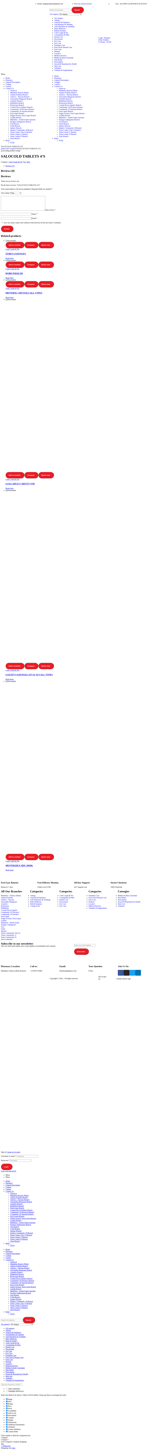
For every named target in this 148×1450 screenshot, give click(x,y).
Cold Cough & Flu (61, 33)
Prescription (58, 62)
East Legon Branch (17, 1216)
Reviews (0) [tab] (8, 170)
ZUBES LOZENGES (16, 254)
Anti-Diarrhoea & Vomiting (64, 27)
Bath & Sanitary (60, 31)
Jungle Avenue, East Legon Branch (23, 1218)
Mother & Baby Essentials (63, 58)
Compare (30, 245)
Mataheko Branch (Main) (19, 1196)
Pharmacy (9, 1183)
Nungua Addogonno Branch (20, 1225)
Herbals (57, 51)
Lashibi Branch (15, 1220)
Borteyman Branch (17, 1208)
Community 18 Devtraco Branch (22, 1212)
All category (58, 18)
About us (13, 1193)
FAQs (12, 1245)
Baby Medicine (59, 29)
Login (6, 1167)
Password (5, 1160)
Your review (50, 210)
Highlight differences (16, 1391)
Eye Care (57, 43)
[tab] (76, 166)
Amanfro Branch (16, 1204)
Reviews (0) (10, 166)
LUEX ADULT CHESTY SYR (20, 484)
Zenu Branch (15, 1241)
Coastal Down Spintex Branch (21, 1210)
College (8, 1187)
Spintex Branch (16, 1231)
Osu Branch (14, 1227)
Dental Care (58, 37)
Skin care (57, 66)
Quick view (45, 245)
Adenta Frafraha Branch (19, 1198)
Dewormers (58, 39)
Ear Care (57, 41)
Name (34, 214)
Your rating (6, 193)
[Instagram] (126, 973)
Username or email (8, 1156)
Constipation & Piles (61, 35)
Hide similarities (14, 1389)
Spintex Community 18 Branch (21, 1233)
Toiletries (57, 68)
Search (77, 10)
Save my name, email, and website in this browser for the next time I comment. (32, 223)
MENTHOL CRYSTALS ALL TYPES (24, 293)
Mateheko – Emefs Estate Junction (22, 1223)
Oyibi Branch (15, 1229)
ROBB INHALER (14, 273)
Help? (8, 1243)
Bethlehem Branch (17, 1206)
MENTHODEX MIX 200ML (19, 865)
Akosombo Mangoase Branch (21, 1202)
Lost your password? (8, 1171)
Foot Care (58, 49)
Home (8, 1181)
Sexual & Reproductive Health (65, 64)
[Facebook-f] (121, 973)
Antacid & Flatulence (62, 22)
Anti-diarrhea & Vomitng (63, 24)
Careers (8, 1189)
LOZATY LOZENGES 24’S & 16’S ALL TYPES (29, 675)
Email (34, 218)
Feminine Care (59, 45)
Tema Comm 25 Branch (19, 1239)
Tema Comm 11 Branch (19, 1237)
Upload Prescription (13, 1185)
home (3, 149)
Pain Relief (58, 60)
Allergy (57, 20)
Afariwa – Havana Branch (19, 1200)
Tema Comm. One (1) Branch (21, 1235)
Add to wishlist (14, 245)
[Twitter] (132, 973)
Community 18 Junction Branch (22, 1214)
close (13, 1448)
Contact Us (10, 1191)
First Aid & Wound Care (63, 47)
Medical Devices (60, 56)
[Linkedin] (138, 973)
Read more (10, 258)
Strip (28, 162)
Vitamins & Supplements (63, 70)
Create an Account (13, 1152)
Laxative (57, 54)
